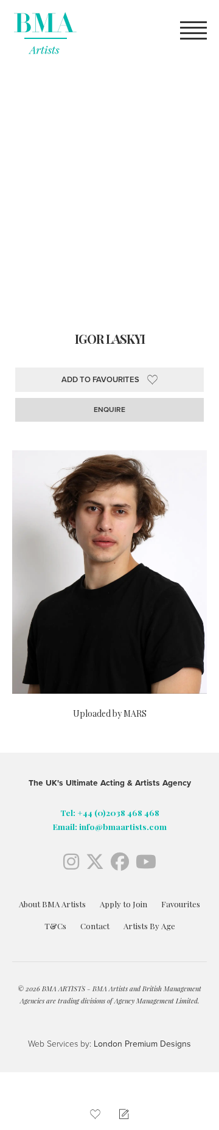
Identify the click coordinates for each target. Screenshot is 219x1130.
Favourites (180, 904)
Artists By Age (149, 926)
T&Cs (55, 926)
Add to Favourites (100, 380)
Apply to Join (123, 904)
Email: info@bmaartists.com (110, 826)
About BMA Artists (52, 904)
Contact (94, 926)
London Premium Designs (141, 1044)
